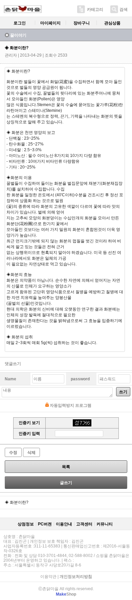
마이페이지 (50, 23)
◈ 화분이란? (16, 502)
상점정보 (26, 524)
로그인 (20, 23)
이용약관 (48, 576)
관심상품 (112, 23)
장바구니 (81, 23)
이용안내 (64, 524)
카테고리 (95, 9)
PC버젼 (45, 524)
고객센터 (84, 524)
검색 (123, 9)
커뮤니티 (104, 524)
